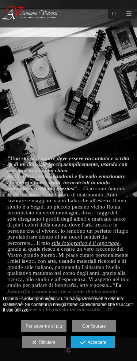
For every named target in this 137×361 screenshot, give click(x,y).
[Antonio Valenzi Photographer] (30, 13)
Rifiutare (46, 342)
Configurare (94, 326)
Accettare (95, 342)
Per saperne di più (44, 326)
